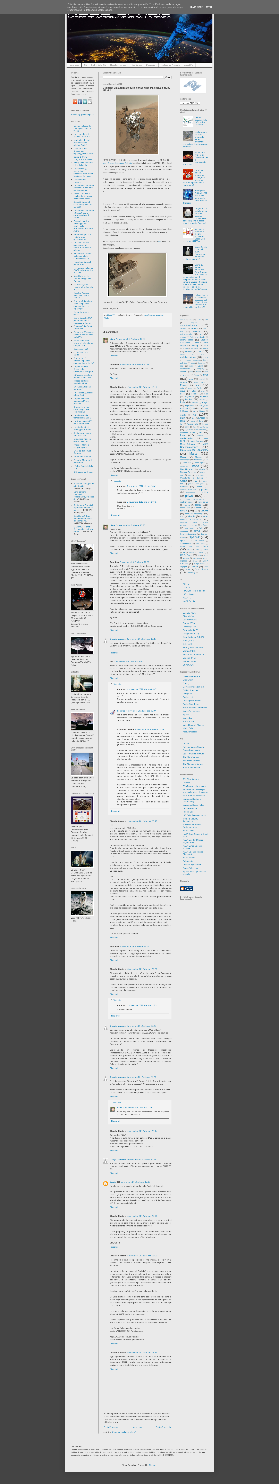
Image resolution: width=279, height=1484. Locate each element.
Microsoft (198, 460)
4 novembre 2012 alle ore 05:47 (142, 689)
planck (199, 487)
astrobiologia (186, 334)
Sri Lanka (199, 541)
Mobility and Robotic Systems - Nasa (192, 825)
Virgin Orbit (199, 564)
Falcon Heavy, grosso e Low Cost (83, 394)
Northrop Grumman (188, 472)
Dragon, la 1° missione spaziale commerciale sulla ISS (84, 360)
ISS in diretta (189, 594)
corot (193, 363)
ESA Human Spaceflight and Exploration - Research (195, 790)
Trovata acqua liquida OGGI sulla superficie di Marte (83, 270)
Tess (189, 550)
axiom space (186, 340)
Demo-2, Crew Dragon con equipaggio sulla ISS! (83, 151)
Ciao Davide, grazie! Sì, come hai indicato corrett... (83, 529)
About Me (188, 65)
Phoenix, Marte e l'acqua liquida (81, 446)
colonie (205, 357)
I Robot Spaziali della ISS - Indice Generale (201, 121)
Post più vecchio (163, 1427)
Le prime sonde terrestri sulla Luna (82, 416)
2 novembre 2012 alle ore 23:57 (142, 821)
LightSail (188, 430)
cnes (192, 354)
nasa (195, 466)
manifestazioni (186, 438)
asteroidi (197, 331)
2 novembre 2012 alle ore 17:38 (134, 364)
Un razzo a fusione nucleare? (82, 388)
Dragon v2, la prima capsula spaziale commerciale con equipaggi (83, 305)
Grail (206, 394)
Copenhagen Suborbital (191, 360)
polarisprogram (191, 492)
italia (182, 418)
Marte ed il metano (82, 456)
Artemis (194, 328)
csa (181, 366)
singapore (183, 522)
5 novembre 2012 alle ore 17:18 (135, 1182)
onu (189, 475)
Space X (187, 714)
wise (206, 566)
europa (183, 382)
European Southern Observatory (192, 800)
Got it (208, 7)
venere (186, 558)
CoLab (202, 354)
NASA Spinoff (189, 857)
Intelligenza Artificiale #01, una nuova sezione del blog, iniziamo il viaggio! (195, 196)
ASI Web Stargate (191, 779)
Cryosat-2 (201, 363)
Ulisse (191, 552)
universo (200, 552)
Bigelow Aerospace (191, 676)
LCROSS (204, 427)
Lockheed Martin (187, 433)
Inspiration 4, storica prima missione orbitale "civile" (83, 142)
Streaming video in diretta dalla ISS (82, 440)
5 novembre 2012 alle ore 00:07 (141, 711)
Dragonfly (200, 369)
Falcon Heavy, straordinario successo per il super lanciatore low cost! (83, 172)
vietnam (195, 561)
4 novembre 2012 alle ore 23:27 (141, 1159)
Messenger (184, 460)
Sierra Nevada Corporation (195, 707)
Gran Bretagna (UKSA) (193, 637)
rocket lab (185, 508)
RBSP (206, 496)
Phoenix (184, 486)
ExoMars (184, 385)
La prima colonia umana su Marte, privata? (81, 401)
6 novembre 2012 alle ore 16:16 (142, 1256)
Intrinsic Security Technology (190, 820)
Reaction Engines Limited (194, 499)
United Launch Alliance (193, 725)
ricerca (187, 505)
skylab (195, 522)
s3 (196, 511)
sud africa (200, 543)
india (182, 402)
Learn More (196, 7)
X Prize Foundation (191, 767)
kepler (205, 424)
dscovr (183, 372)
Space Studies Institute (193, 754)
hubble (188, 399)
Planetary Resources (188, 489)
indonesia (195, 402)
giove (182, 391)
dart (191, 366)
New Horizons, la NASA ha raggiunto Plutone (82, 278)
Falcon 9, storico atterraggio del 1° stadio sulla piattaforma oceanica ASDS (83, 226)
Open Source (200, 475)
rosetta (199, 508)
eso (191, 379)
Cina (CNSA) (189, 616)
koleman (121, 711)
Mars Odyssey (187, 444)
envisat (186, 375)
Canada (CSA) (189, 613)
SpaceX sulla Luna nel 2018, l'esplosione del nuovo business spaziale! (195, 253)
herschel (204, 396)
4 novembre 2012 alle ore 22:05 (142, 1131)
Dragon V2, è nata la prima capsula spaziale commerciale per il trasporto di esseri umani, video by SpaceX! (195, 215)
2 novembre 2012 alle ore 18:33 (134, 562)
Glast (194, 391)
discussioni (185, 369)
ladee (187, 427)
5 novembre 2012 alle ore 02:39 (149, 729)
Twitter (205, 550)
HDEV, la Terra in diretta (194, 591)
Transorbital (188, 721)
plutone (204, 489)
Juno (201, 421)
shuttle (191, 516)
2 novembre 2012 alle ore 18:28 (130, 525)
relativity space (186, 502)
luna (182, 435)
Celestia (186, 783)
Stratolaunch (185, 544)
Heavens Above (190, 808)
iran (193, 408)
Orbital (183, 480)
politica (205, 492)
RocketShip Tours (191, 704)
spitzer (183, 540)
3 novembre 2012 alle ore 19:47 (134, 946)
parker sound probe (196, 484)
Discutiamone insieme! (80, 180)
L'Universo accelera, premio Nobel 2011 (83, 376)
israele (183, 415)
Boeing (186, 683)
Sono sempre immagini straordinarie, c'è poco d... (84, 495)
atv (201, 334)
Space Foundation (191, 750)
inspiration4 (189, 406)
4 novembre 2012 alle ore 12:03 (142, 1005)
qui (159, 242)
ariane (183, 328)
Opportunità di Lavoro (191, 478)
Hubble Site (188, 812)
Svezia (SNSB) (189, 661)
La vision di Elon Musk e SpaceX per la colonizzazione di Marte (84, 214)
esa (205, 375)
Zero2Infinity (190, 573)
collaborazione (188, 357)
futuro (198, 385)
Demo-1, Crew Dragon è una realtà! (83, 158)
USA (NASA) (188, 665)
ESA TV (186, 587)
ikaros (202, 400)
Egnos (199, 372)
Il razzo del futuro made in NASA (82, 382)
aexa (190, 320)
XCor (188, 570)
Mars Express (197, 441)
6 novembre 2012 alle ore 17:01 (142, 1352)
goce (182, 394)
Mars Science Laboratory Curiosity (117, 163)
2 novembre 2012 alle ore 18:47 (141, 639)
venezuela (196, 558)
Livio (112, 339)
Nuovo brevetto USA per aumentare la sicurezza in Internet (83, 320)
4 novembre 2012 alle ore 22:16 (137, 1107)
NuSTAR (203, 472)
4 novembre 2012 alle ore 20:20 (141, 1026)
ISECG (186, 743)
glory (203, 391)
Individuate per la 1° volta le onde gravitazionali (83, 237)
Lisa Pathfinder (200, 430)
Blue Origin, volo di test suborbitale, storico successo (82, 256)
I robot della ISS (98, 65)
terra (205, 546)
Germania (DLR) (190, 630)
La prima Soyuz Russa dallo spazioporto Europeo (83, 369)
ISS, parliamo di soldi (83, 472)
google (194, 394)
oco (181, 475)
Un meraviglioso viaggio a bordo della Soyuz (83, 287)
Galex (190, 388)
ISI (194, 411)
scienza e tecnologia (194, 513)
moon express (200, 463)
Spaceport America (188, 534)
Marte (106, 318)
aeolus (182, 320)
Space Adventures (191, 711)
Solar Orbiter (189, 528)
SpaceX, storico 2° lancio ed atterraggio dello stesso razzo (83, 196)
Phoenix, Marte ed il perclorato (83, 461)
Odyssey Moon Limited (193, 687)
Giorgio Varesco (118, 639)
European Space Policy (193, 805)
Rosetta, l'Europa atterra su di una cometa (81, 295)
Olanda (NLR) (189, 651)
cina (199, 351)
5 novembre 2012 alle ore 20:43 (142, 1216)
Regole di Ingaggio (119, 65)
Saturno (204, 511)
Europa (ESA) (189, 623)
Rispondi (114, 355)
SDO (182, 517)
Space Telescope (190, 868)
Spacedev (187, 718)
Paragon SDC (189, 693)
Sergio (113, 1182)
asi (181, 331)
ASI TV (186, 584)
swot (197, 546)
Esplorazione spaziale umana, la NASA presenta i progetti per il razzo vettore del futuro (195, 139)
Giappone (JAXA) (191, 633)
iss (194, 414)
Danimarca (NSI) (190, 620)
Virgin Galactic (189, 728)
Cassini (204, 348)
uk (184, 552)
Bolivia (206, 346)
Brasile (185, 348)
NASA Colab (188, 830)
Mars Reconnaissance (194, 445)
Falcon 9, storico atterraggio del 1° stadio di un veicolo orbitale (82, 246)
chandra (188, 352)
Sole (201, 528)
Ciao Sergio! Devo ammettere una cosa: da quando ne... (83, 518)
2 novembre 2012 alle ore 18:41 (142, 486)
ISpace (202, 411)
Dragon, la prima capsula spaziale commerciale (81, 409)
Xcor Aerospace (190, 732)
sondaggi (184, 531)
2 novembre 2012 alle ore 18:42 (142, 502)
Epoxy (196, 375)
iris (199, 408)
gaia (182, 388)
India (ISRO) (188, 640)
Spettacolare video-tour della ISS (82, 434)
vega (206, 555)
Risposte (117, 481)
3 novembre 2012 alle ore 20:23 (142, 969)
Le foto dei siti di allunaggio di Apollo (82, 428)
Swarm (182, 546)
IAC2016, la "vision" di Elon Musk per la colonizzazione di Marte (195, 158)
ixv (193, 418)
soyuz (197, 530)
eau (191, 372)
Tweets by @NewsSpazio (82, 114)
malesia (200, 435)
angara (194, 323)
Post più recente (111, 1427)
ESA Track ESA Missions (194, 795)
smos (194, 525)
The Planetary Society (193, 764)
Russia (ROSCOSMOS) (193, 654)
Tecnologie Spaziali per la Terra (82, 263)
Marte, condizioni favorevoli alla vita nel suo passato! (83, 343)
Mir (207, 460)
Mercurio (198, 457)
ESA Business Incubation (194, 786)
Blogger (152, 1465)
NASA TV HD (189, 601)
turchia (197, 549)
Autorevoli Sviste (197, 337)
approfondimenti (188, 325)
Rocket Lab (188, 697)
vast (199, 555)
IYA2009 (201, 418)
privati (189, 495)
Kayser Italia (192, 424)
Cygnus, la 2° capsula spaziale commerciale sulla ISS (84, 334)
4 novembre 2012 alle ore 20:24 (141, 1077)
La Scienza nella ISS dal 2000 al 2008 (83, 422)
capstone (194, 348)
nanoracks (184, 466)
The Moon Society (191, 761)
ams (206, 320)
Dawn (200, 366)
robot (198, 504)
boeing (195, 345)
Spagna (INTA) (189, 658)
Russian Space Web (192, 864)
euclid (202, 379)
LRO (201, 432)
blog (197, 342)
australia (183, 337)
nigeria (202, 469)
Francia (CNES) (190, 627)
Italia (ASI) (187, 644)
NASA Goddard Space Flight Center (193, 841)
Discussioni (151, 65)
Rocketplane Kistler (192, 700)
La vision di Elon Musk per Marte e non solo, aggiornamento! (84, 187)
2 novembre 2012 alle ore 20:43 (128, 661)
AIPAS (198, 320)
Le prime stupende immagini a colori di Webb (82, 128)
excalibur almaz (199, 382)
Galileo (200, 388)
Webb (195, 566)
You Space (137, 65)
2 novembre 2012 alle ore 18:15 (142, 387)
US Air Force (186, 555)
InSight (205, 402)
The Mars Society (191, 757)
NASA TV (187, 598)
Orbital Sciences (190, 690)
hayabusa (189, 396)
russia (183, 510)
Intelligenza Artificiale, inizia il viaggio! (83, 164)
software (204, 525)
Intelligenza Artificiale (170, 65)
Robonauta (188, 861)
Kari (181, 424)
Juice (193, 421)
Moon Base (187, 463)
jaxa (182, 420)
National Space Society (193, 747)
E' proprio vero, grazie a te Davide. (84, 484)
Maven (183, 457)
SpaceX (194, 537)
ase (204, 328)
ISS (85, 65)
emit (206, 371)
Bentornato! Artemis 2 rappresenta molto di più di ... (83, 507)
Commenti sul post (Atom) (124, 1432)
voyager (183, 567)
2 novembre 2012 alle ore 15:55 (130, 339)
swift (190, 546)
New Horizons (186, 469)
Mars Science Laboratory (154, 315)
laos (194, 427)
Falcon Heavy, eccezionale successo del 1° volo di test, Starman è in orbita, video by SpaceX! (195, 301)
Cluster (182, 354)
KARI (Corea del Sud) (193, 647)
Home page (74, 65)
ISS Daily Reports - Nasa (194, 815)
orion (195, 481)
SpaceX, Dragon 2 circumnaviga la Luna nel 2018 (83, 204)
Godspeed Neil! (81, 349)
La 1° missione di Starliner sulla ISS (82, 135)
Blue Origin (188, 680)
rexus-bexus (203, 502)
